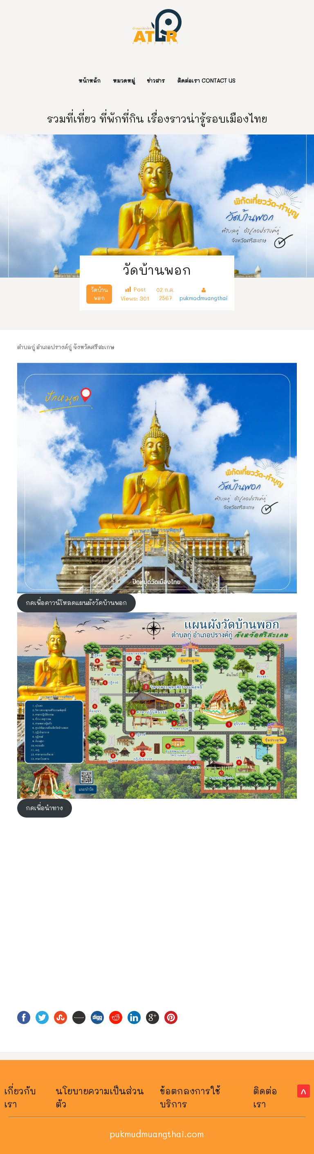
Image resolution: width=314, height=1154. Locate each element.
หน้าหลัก (89, 80)
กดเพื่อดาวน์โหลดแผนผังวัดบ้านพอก (76, 603)
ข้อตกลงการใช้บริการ (190, 1097)
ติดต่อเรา (265, 1097)
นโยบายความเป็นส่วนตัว (100, 1097)
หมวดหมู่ (124, 80)
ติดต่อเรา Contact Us (206, 80)
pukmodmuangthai (203, 297)
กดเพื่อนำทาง (44, 808)
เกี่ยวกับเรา (20, 1097)
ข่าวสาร (156, 80)
